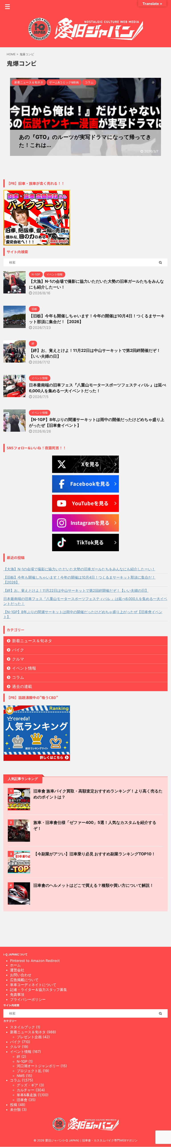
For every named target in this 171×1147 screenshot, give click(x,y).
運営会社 (17, 970)
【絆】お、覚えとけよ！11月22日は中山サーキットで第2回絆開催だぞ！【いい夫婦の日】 (76, 590)
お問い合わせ (20, 975)
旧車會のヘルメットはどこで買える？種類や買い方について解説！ (93, 885)
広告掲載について (24, 980)
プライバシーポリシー (28, 999)
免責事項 (17, 994)
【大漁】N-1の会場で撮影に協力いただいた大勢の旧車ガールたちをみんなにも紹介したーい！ (79, 569)
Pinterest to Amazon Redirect (35, 960)
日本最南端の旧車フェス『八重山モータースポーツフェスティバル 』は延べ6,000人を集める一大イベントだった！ (85, 601)
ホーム (15, 965)
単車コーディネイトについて (33, 984)
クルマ (18, 659)
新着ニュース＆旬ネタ (32, 640)
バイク (18, 650)
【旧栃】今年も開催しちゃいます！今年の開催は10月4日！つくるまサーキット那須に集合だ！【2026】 (79, 579)
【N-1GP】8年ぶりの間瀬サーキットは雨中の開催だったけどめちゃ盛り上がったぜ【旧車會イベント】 (82, 614)
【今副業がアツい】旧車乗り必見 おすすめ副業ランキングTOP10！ (94, 854)
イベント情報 (24, 668)
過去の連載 (22, 686)
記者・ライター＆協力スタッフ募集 (38, 989)
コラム (18, 677)
